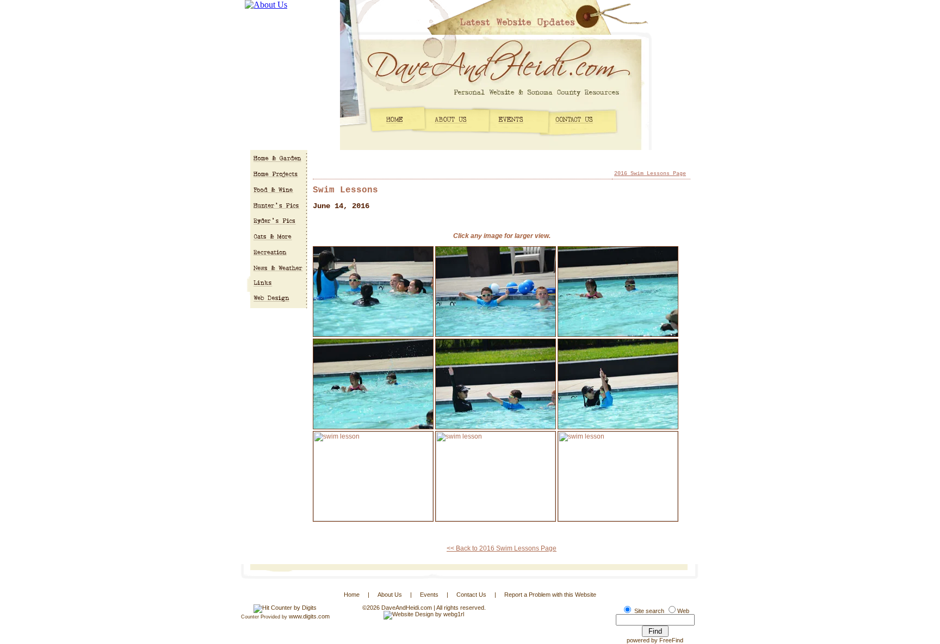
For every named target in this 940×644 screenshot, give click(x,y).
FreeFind (671, 640)
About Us (390, 594)
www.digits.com (309, 616)
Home (352, 594)
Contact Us (471, 594)
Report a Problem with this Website (550, 594)
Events (429, 594)
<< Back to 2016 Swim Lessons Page (501, 548)
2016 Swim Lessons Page (650, 174)
